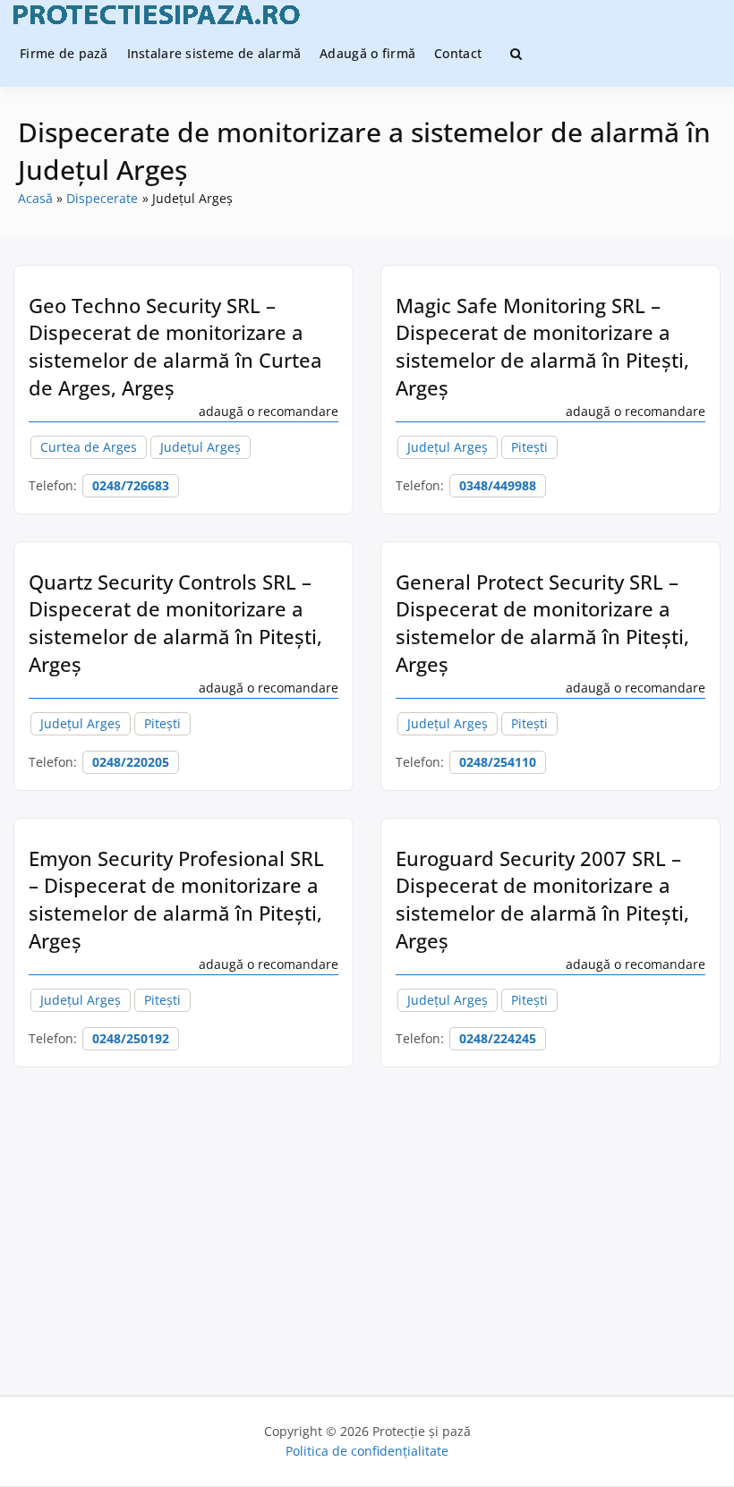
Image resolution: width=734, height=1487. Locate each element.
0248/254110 (497, 761)
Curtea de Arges (88, 446)
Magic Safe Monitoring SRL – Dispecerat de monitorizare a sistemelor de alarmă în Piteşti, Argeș (542, 346)
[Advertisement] (367, 1219)
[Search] (516, 54)
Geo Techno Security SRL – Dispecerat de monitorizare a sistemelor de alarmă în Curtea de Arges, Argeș (175, 346)
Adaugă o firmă (367, 53)
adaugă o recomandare (268, 411)
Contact (458, 53)
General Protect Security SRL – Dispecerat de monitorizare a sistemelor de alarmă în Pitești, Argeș (542, 622)
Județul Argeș (200, 446)
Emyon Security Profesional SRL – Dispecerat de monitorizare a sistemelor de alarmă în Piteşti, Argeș (176, 899)
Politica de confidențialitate (367, 1450)
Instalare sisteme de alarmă (214, 53)
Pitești (529, 446)
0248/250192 (130, 1038)
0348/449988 (497, 485)
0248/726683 (130, 485)
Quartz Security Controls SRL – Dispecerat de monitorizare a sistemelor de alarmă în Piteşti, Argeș (175, 622)
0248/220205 (130, 761)
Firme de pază (64, 53)
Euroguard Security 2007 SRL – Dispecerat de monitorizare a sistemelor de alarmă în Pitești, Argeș (542, 899)
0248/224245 (497, 1038)
